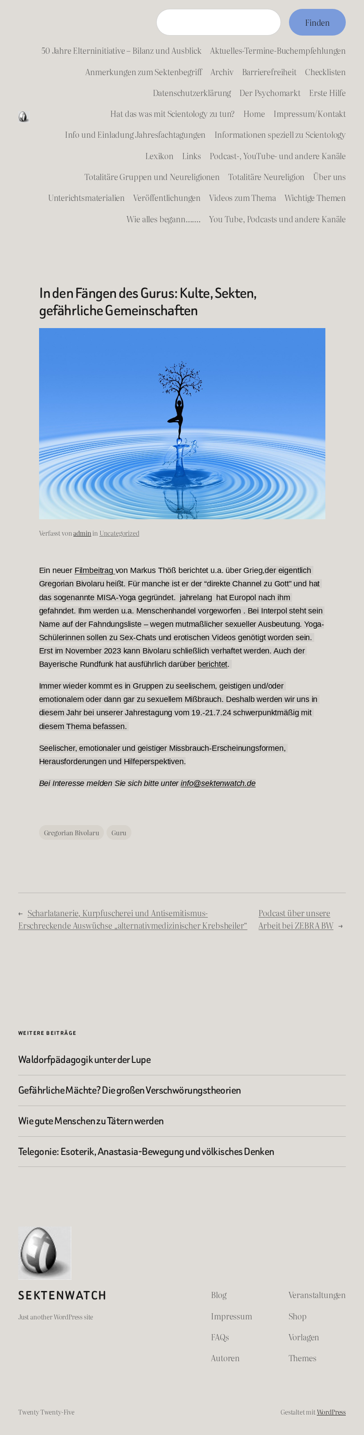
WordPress (331, 1411)
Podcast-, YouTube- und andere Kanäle (278, 155)
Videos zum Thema (242, 197)
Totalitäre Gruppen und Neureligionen (152, 176)
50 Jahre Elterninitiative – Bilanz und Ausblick (121, 50)
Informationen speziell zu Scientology (280, 134)
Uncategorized (119, 532)
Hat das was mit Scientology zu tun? (172, 113)
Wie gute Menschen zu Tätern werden (91, 1121)
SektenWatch (62, 1295)
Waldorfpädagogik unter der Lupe (84, 1060)
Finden (317, 22)
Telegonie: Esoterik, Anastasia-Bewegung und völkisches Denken (146, 1152)
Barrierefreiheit (269, 71)
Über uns (329, 176)
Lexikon (159, 155)
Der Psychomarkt (269, 92)
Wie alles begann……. (164, 218)
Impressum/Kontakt (309, 113)
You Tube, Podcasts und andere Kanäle (277, 218)
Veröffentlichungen (167, 197)
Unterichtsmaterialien (86, 197)
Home (254, 113)
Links (191, 155)
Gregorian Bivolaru (71, 832)
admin (82, 532)
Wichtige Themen (315, 197)
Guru (119, 832)
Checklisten (325, 71)
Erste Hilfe (327, 92)
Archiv (221, 71)
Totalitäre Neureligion (266, 176)
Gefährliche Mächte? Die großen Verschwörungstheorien (129, 1090)
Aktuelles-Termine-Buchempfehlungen (278, 50)
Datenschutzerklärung (192, 92)
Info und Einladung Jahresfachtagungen (135, 134)
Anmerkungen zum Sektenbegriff (143, 71)
